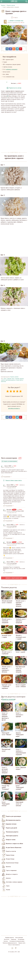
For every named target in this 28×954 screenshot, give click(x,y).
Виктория (13, 83)
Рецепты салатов (14, 376)
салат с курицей (7, 378)
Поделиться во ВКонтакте (7, 48)
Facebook (10, 48)
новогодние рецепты (10, 380)
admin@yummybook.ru (14, 408)
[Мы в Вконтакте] (12, 948)
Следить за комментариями (10, 461)
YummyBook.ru (14, 1)
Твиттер (17, 48)
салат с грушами (15, 378)
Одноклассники (13, 48)
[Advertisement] (14, 131)
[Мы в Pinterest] (16, 948)
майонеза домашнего (11, 69)
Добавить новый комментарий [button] (14, 578)
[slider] (14, 391)
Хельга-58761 (8, 466)
